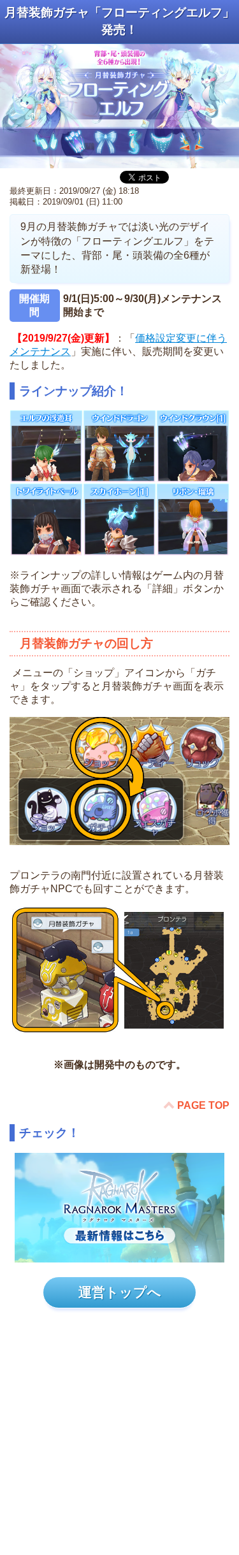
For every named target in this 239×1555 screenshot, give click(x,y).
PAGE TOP (203, 1105)
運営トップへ (119, 1292)
